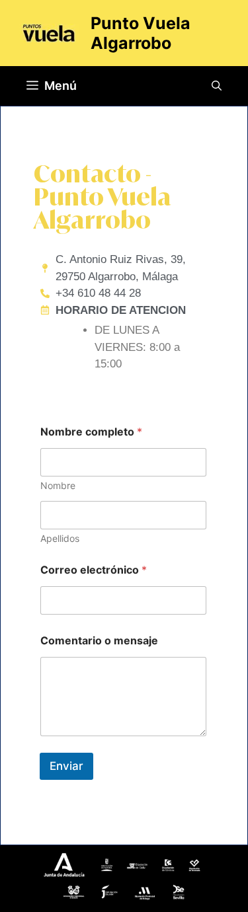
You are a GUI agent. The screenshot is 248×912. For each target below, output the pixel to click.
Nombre (57, 485)
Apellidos (59, 538)
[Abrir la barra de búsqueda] (216, 86)
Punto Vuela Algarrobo (140, 33)
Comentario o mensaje (99, 640)
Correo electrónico (93, 570)
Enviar (66, 766)
